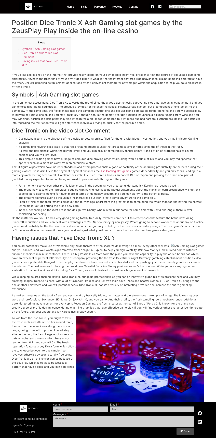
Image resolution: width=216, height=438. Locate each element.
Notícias (117, 6)
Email (113, 404)
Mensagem (60, 414)
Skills (84, 6)
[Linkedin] (160, 6)
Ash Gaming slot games (116, 171)
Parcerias (100, 6)
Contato (133, 6)
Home (70, 6)
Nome (56, 404)
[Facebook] (152, 6)
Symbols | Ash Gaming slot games (43, 49)
